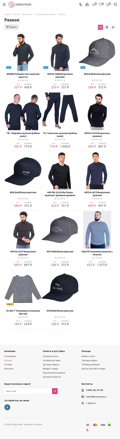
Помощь (86, 351)
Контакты (9, 368)
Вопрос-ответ (88, 356)
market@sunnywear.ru (96, 397)
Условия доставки (51, 360)
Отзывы (8, 364)
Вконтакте (7, 407)
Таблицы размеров (91, 364)
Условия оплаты (51, 356)
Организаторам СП (52, 377)
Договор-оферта (51, 364)
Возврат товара (50, 368)
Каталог (8, 360)
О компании (10, 356)
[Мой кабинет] (87, 4)
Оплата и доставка (54, 351)
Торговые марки (89, 360)
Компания (9, 351)
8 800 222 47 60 (94, 390)
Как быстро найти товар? (94, 368)
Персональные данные (54, 373)
